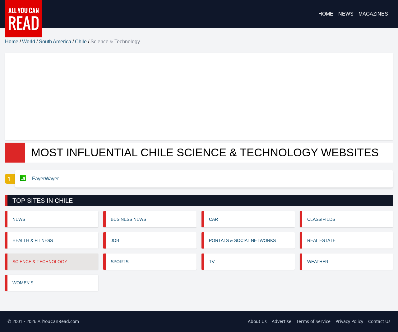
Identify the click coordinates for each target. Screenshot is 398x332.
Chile (81, 41)
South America (55, 41)
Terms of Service (313, 321)
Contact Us (379, 321)
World (28, 41)
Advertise (281, 321)
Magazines (373, 14)
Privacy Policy (349, 321)
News (346, 14)
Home (325, 14)
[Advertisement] (191, 96)
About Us (257, 321)
